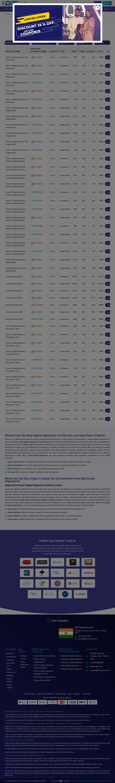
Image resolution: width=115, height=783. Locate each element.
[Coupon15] (57, 23)
